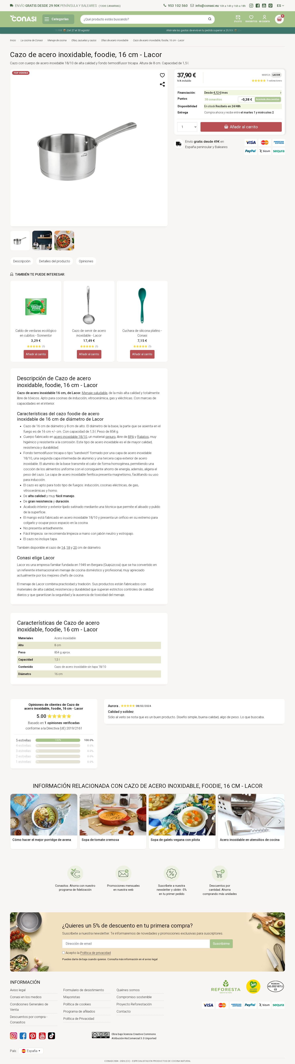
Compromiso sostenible (134, 997)
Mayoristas (71, 997)
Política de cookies (77, 1004)
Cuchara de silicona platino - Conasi (142, 333)
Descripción (21, 261)
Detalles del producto (54, 261)
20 (75, 548)
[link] (267, 80)
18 (68, 548)
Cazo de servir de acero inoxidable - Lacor (89, 333)
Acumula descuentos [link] (268, 99)
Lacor (276, 74)
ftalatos (143, 437)
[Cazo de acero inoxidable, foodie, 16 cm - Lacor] (89, 147)
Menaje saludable (94, 393)
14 (63, 548)
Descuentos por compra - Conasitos (28, 1019)
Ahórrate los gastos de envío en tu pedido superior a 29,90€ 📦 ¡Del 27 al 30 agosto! (206, 30)
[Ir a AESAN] (275, 986)
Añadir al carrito (36, 354)
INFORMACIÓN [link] (25, 982)
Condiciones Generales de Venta (29, 1007)
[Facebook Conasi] (23, 1036)
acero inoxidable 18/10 (70, 437)
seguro (110, 437)
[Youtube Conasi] (42, 1036)
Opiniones (86, 261)
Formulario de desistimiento (83, 990)
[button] (238, 19)
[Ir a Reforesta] (225, 986)
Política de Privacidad (78, 1019)
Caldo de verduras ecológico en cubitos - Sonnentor (35, 333)
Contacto (124, 1011)
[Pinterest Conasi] (32, 1036)
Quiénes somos (128, 990)
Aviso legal (17, 990)
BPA (131, 437)
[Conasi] (23, 18)
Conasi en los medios (26, 997)
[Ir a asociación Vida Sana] (253, 986)
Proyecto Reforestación (134, 1004)
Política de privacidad (95, 953)
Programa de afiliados (79, 1011)
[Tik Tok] (51, 1035)
